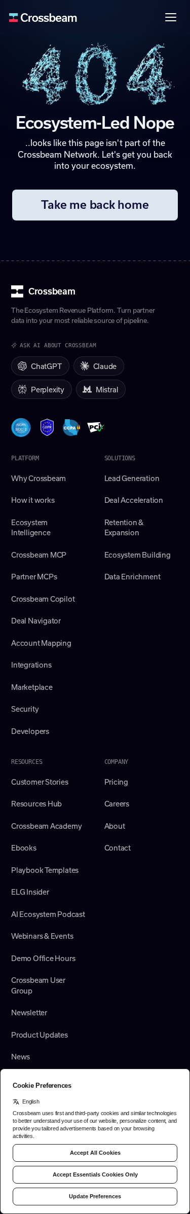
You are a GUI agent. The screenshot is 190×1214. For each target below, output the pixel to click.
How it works (32, 500)
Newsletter (29, 1012)
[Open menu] (171, 17)
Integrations (31, 664)
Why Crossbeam (38, 478)
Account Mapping (41, 643)
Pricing (116, 782)
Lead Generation (132, 478)
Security (25, 709)
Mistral (107, 389)
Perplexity (47, 389)
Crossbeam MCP (38, 554)
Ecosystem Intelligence (30, 527)
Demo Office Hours (43, 958)
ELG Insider (30, 892)
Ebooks (23, 847)
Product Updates (39, 1034)
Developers (30, 731)
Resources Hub (36, 803)
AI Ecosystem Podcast (48, 914)
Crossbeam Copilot (42, 599)
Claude (105, 366)
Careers (117, 803)
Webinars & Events (42, 936)
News (20, 1056)
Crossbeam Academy (46, 826)
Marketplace (32, 687)
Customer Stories (39, 782)
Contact (117, 847)
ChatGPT (46, 366)
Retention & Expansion (124, 527)
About (114, 826)
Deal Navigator (36, 620)
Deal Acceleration (133, 500)
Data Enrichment (132, 576)
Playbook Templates (45, 870)
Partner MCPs (34, 576)
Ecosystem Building (137, 554)
